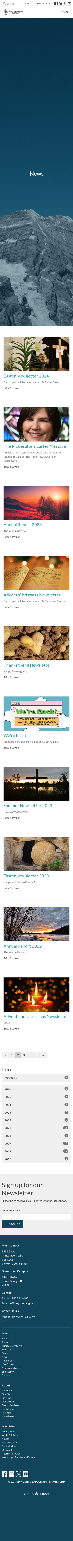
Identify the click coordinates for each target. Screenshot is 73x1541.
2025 (36, 1096)
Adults (5, 1438)
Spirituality (8, 1371)
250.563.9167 (44, 3)
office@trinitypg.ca (21, 1303)
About (5, 1342)
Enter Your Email (11, 1210)
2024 (36, 1104)
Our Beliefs (8, 1401)
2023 (36, 1112)
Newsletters (9, 1416)
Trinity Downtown (12, 1345)
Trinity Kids (8, 1431)
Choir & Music (9, 1446)
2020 (36, 1135)
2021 (36, 1128)
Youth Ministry (10, 1435)
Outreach (7, 1449)
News (5, 1356)
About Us (7, 1390)
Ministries (36, 1077)
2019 (36, 1143)
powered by (34, 1497)
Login (62, 1481)
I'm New (6, 1397)
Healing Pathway (11, 1453)
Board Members (10, 1405)
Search (28, 3)
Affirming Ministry (12, 1367)
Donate (6, 1375)
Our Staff (7, 1394)
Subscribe (13, 1224)
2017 (36, 1159)
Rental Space (9, 1408)
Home (5, 1338)
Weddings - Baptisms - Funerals (19, 1457)
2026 (36, 1089)
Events (6, 1353)
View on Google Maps (15, 1263)
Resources (8, 1360)
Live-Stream (8, 1364)
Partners (7, 1412)
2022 (36, 1120)
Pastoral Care (9, 1442)
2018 (36, 1151)
